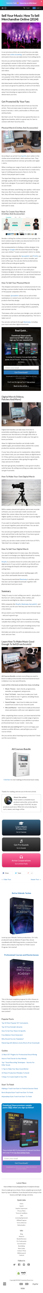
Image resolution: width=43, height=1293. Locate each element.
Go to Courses (21, 829)
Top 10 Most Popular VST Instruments (15, 1023)
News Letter (21, 1248)
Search (21, 1206)
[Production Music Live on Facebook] (19, 1265)
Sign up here (31, 382)
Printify (35, 256)
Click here (7, 780)
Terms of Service (21, 1223)
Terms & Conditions (21, 1213)
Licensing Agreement (21, 1218)
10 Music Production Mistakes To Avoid (15, 1073)
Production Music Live (26, 1280)
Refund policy (21, 1225)
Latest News (21, 1183)
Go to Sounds (21, 846)
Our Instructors (21, 1243)
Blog (21, 1234)
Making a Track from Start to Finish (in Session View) (20, 1088)
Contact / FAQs (21, 1251)
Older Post (7, 879)
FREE (10, 1107)
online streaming (16, 54)
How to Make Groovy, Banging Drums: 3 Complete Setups (21, 1186)
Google (12, 249)
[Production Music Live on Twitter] (14, 1265)
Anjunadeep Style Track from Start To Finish (17, 1096)
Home (21, 1203)
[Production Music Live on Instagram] (24, 1265)
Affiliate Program (22, 1220)
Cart (28, 8)
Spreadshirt (26, 256)
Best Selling (21, 1246)
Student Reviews (21, 1239)
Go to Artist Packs (21, 862)
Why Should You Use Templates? (13, 1039)
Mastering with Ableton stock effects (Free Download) (20, 1043)
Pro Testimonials (21, 1241)
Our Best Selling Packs (22, 1153)
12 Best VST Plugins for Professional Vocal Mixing (19, 1054)
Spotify (23, 156)
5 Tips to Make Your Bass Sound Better (15, 1069)
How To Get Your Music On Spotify (14, 1031)
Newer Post (35, 879)
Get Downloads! (21, 372)
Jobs (21, 1215)
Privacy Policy (22, 1211)
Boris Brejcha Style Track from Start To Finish (17, 1092)
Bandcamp (27, 322)
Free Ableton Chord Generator (12, 1035)
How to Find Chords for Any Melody (14, 1058)
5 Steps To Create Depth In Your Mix (14, 1077)
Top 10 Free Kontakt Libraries (12, 1027)
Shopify (4, 562)
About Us (21, 1236)
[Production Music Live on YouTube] (28, 1265)
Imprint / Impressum (21, 1208)
